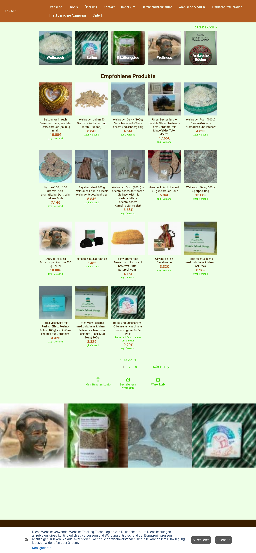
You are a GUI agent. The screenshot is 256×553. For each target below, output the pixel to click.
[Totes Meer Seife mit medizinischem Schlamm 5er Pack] (200, 238)
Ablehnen (223, 540)
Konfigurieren (41, 548)
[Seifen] (91, 41)
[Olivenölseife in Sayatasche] (164, 238)
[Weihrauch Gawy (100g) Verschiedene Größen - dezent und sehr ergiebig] (128, 99)
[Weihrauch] (55, 41)
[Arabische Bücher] (200, 41)
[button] (162, 367)
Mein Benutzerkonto (98, 384)
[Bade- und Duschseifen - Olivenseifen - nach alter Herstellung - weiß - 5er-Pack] (128, 302)
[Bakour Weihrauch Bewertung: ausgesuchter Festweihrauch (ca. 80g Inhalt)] (55, 99)
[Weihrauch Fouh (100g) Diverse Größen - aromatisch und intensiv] (200, 99)
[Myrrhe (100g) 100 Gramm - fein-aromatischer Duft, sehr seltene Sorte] (55, 166)
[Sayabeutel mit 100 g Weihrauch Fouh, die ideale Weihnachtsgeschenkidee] (91, 166)
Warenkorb (158, 384)
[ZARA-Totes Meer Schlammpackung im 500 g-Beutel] (55, 238)
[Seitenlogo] (24, 15)
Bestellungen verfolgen (128, 386)
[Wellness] (164, 41)
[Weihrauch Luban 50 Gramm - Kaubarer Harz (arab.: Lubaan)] (91, 99)
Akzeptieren (201, 540)
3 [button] (136, 367)
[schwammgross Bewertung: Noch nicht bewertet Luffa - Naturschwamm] (128, 238)
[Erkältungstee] (128, 41)
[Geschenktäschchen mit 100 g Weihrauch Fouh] (164, 166)
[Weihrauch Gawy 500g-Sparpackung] (200, 166)
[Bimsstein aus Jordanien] (91, 238)
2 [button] (129, 367)
